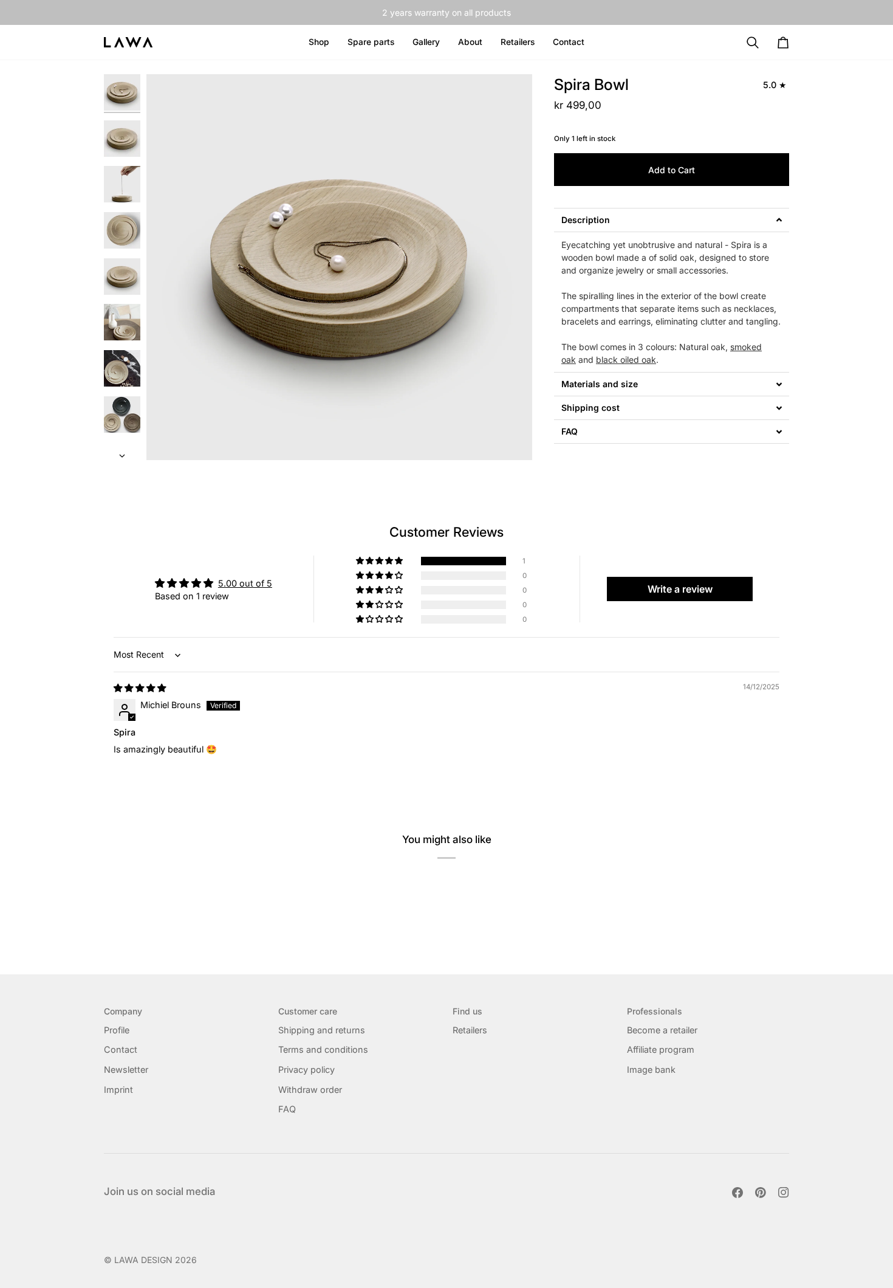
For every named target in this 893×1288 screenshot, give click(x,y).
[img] (140, 688)
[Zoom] (339, 267)
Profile (116, 1030)
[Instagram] (783, 1192)
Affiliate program (660, 1049)
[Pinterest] (760, 1192)
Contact (120, 1049)
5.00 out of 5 (245, 583)
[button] (470, 42)
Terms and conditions (323, 1049)
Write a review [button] (680, 589)
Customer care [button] (307, 1011)
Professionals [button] (654, 1011)
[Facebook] (737, 1192)
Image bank (651, 1069)
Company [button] (123, 1011)
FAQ (287, 1109)
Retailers (470, 1030)
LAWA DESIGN (143, 1260)
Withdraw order (310, 1089)
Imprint (118, 1089)
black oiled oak (626, 359)
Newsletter (126, 1069)
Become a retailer (662, 1030)
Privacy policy (306, 1069)
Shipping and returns (321, 1030)
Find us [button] (467, 1011)
